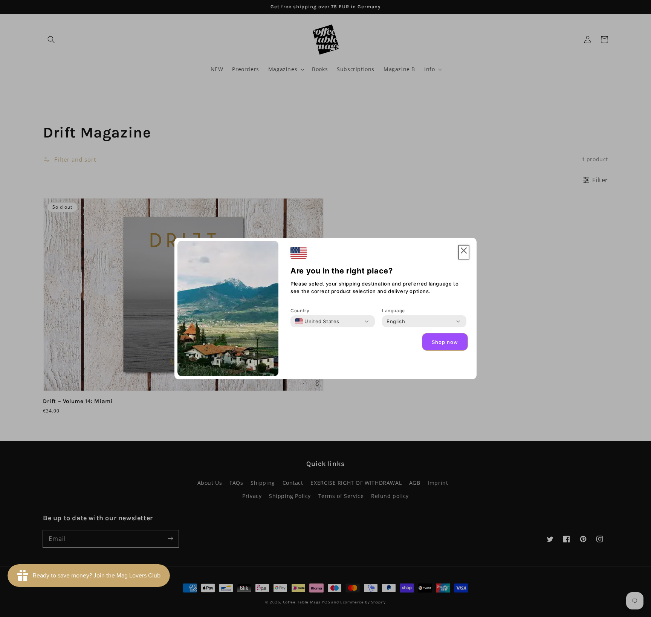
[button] (464, 252)
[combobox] (317, 321)
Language (393, 310)
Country (299, 310)
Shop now (445, 342)
